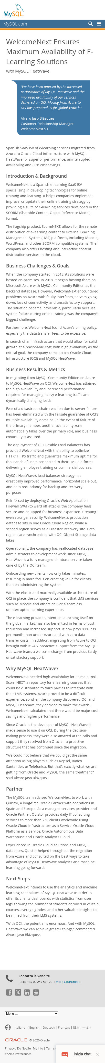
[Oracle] (16, 1040)
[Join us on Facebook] (9, 994)
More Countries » (67, 982)
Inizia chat (82, 1054)
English (34, 1027)
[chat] (65, 1054)
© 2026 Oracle (39, 1040)
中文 (86, 1027)
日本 (76, 1027)
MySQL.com (15, 24)
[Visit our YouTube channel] (36, 994)
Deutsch (49, 1027)
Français (64, 1027)
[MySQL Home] (14, 10)
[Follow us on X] (18, 994)
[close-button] (97, 1054)
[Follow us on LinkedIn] (27, 994)
